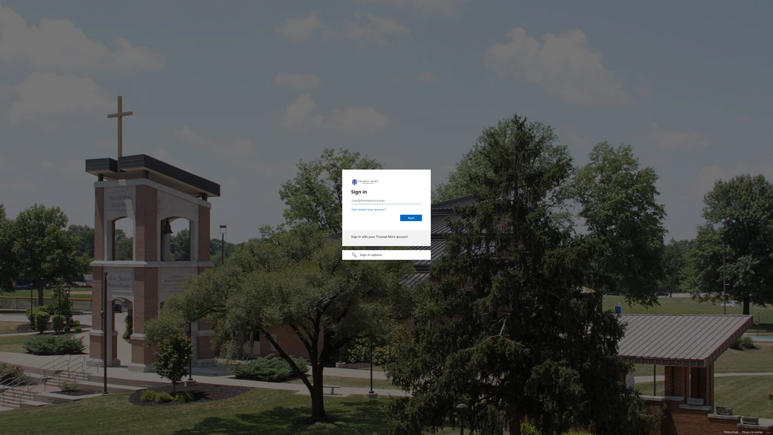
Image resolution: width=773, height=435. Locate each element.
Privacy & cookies (752, 432)
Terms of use (731, 432)
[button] (386, 255)
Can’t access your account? (368, 209)
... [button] (769, 432)
